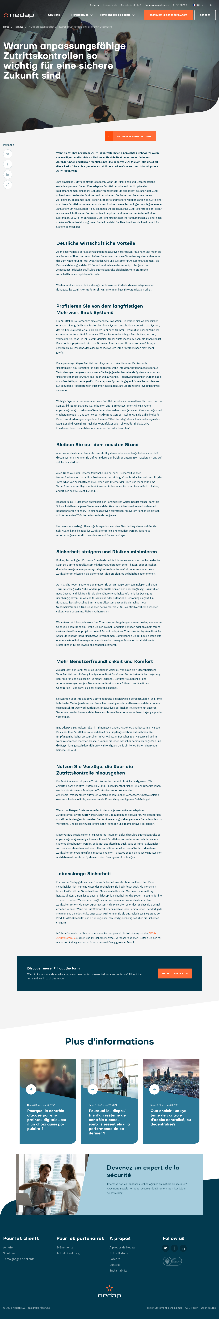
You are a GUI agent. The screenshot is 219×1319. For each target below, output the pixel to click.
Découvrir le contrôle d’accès (168, 15)
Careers (115, 1259)
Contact (205, 15)
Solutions (54, 15)
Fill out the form (172, 973)
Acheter (94, 5)
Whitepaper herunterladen (134, 136)
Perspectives (79, 15)
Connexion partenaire (157, 5)
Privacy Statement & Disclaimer (164, 1307)
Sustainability (118, 1270)
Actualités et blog (131, 5)
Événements (110, 5)
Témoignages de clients (115, 15)
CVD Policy (191, 1307)
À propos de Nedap (122, 1247)
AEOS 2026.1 (180, 5)
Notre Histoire (119, 1253)
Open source (208, 1307)
